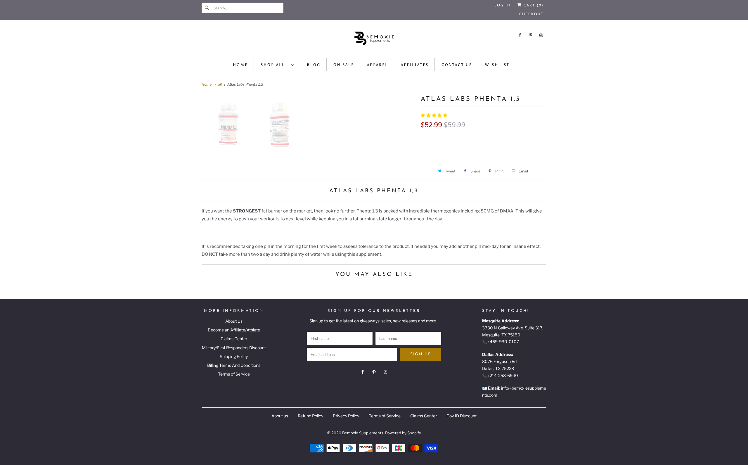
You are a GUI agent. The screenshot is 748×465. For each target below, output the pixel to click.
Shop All (274, 65)
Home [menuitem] (240, 65)
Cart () (532, 5)
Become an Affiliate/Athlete (234, 329)
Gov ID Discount (461, 415)
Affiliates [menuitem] (415, 65)
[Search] (207, 8)
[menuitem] (277, 64)
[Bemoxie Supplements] (374, 40)
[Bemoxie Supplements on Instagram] (541, 35)
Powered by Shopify (403, 433)
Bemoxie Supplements (362, 433)
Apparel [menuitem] (377, 65)
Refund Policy (310, 415)
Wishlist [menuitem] (497, 65)
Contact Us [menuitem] (456, 65)
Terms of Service (234, 373)
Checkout (531, 14)
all (220, 84)
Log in (502, 5)
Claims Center (234, 338)
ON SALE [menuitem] (343, 65)
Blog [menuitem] (314, 65)
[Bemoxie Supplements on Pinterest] (530, 35)
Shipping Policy (234, 356)
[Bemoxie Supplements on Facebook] (520, 35)
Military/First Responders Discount (234, 347)
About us (279, 415)
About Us (234, 321)
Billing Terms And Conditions (233, 365)
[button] (434, 115)
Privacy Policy (346, 415)
